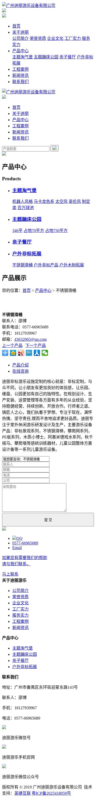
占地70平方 (34, 230)
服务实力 (20, 615)
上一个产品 (12, 345)
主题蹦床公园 (46, 57)
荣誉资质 (38, 38)
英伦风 (75, 201)
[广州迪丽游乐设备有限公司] (28, 5)
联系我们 (20, 81)
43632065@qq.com (30, 339)
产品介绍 (20, 365)
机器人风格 (22, 201)
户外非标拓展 (26, 253)
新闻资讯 (20, 75)
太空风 (61, 201)
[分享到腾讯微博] (29, 353)
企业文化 (55, 38)
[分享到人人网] (37, 353)
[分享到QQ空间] (13, 353)
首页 (16, 26)
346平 (17, 230)
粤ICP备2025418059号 (51, 793)
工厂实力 (73, 38)
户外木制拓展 (71, 265)
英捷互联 (22, 793)
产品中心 (20, 51)
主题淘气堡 (22, 57)
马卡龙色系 (44, 201)
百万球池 (25, 207)
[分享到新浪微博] (21, 353)
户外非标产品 (46, 265)
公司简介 (20, 38)
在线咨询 (20, 371)
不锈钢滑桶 (22, 265)
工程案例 (20, 69)
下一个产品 (35, 345)
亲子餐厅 (67, 57)
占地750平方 (56, 230)
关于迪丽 (20, 32)
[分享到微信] (45, 353)
